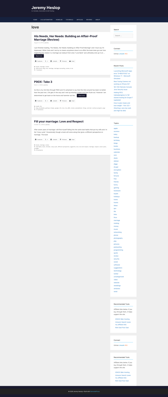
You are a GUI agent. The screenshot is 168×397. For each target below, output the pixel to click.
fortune (116, 176)
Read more (39, 56)
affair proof (39, 68)
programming (118, 250)
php (115, 241)
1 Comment (39, 70)
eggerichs (73, 146)
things (84, 108)
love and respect (83, 146)
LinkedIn (121, 54)
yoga (103, 108)
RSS (126, 54)
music (116, 229)
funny (116, 185)
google (57, 108)
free (115, 179)
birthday (117, 140)
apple (116, 128)
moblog (116, 223)
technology (117, 271)
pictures (116, 244)
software (117, 265)
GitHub (116, 54)
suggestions (118, 268)
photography (118, 238)
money (116, 226)
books (37, 66)
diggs (116, 164)
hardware (117, 191)
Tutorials (69, 19)
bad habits (39, 146)
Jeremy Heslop (45, 7)
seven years (102, 146)
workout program (97, 108)
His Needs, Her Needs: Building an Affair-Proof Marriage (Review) (65, 37)
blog (44, 68)
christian (48, 146)
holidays (117, 196)
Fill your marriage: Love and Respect (58, 121)
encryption (117, 170)
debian (116, 161)
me (66, 108)
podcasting (118, 247)
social (116, 262)
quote (116, 253)
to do (71, 68)
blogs (116, 143)
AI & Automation (46, 19)
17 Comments (39, 109)
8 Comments (39, 150)
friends (116, 182)
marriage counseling (59, 68)
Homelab (59, 19)
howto (116, 202)
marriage (42, 66)
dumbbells (42, 108)
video (116, 280)
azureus (116, 131)
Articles (80, 19)
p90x (69, 108)
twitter (116, 274)
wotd (115, 291)
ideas (116, 205)
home (116, 199)
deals (116, 158)
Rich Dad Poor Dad (122, 327)
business (117, 149)
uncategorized (119, 277)
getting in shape (49, 108)
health (37, 106)
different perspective (63, 146)
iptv (115, 208)
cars (115, 155)
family (116, 173)
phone (116, 235)
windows (117, 288)
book (43, 146)
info (60, 108)
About (98, 19)
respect (97, 146)
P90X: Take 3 (43, 81)
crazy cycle (54, 146)
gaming (116, 188)
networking (118, 232)
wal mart (89, 108)
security (116, 259)
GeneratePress (95, 391)
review (47, 66)
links (115, 214)
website (116, 282)
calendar (117, 152)
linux (115, 217)
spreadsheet (78, 108)
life (41, 106)
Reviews (89, 19)
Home (35, 19)
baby (115, 134)
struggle (36, 148)
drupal (116, 167)
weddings (117, 285)
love (47, 68)
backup (116, 137)
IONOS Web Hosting (122, 319)
